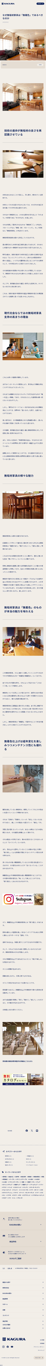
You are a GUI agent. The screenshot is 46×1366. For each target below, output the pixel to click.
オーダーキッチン (35, 1187)
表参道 (5, 1177)
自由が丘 (11, 1177)
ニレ (14, 1198)
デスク (5, 1187)
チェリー (15, 1190)
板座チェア (17, 1184)
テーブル (12, 1179)
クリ (10, 1198)
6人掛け (38, 1179)
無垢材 (30, 1177)
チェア (38, 1182)
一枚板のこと (30, 1156)
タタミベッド (17, 1187)
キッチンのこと (30, 1162)
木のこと (28, 1159)
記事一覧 (10, 1268)
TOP (4, 1268)
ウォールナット (7, 1190)
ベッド (10, 1187)
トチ (37, 1192)
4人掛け (31, 1179)
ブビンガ (20, 1198)
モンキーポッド (30, 1192)
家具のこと (8, 1156)
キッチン (26, 1187)
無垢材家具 (37, 1177)
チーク (22, 1192)
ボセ (20, 1195)
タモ (42, 1190)
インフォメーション (32, 1165)
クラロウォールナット (38, 1195)
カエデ (5, 1198)
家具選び (5, 1179)
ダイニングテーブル (22, 1179)
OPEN (40, 64)
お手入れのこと (9, 1159)
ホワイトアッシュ (7, 1192)
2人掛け (5, 1182)
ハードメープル (24, 1190)
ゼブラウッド (26, 1195)
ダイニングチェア (7, 1184)
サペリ (16, 1192)
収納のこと (8, 1162)
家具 (43, 1177)
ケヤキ (9, 1195)
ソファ (41, 1184)
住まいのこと (9, 1165)
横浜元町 (23, 1177)
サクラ (15, 1195)
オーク (37, 1190)
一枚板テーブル (30, 1182)
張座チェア (25, 1184)
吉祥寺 (17, 1177)
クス (42, 1192)
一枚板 (22, 1182)
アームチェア (34, 1184)
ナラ (31, 1190)
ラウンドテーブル (14, 1182)
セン (4, 1195)
